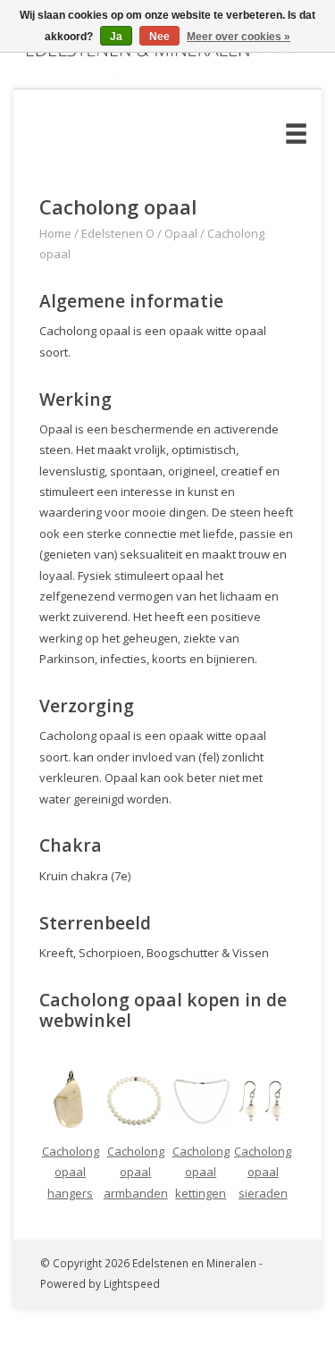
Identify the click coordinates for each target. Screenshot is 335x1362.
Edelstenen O (118, 233)
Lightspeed (132, 1283)
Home (55, 233)
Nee (159, 36)
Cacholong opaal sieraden (262, 1172)
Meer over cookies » (238, 36)
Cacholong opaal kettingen (201, 1172)
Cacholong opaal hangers (70, 1172)
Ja (116, 36)
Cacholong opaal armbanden (136, 1172)
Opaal (180, 233)
